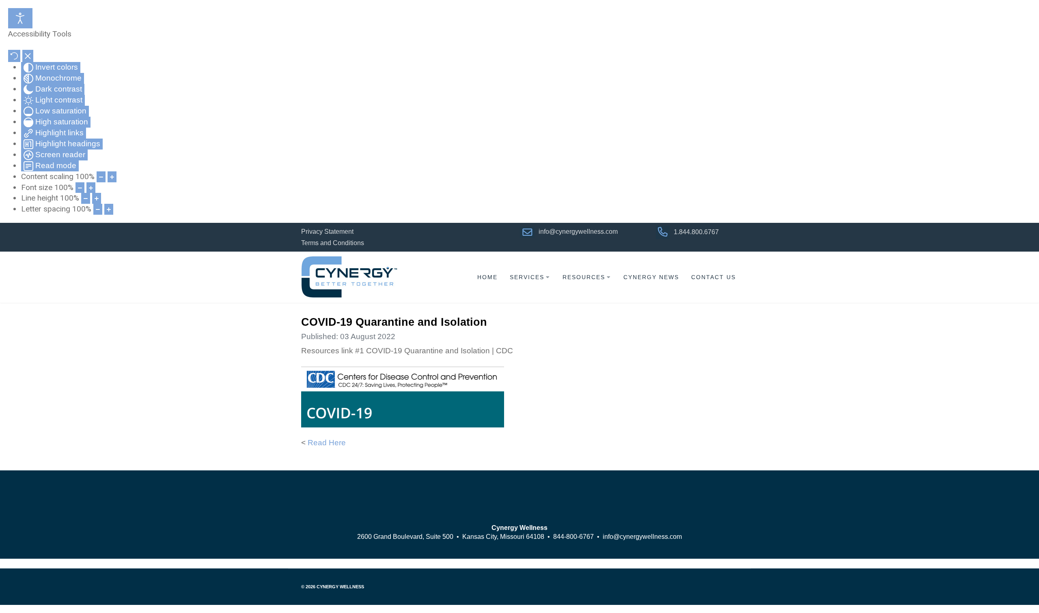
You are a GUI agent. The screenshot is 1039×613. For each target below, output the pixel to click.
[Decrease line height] (85, 198)
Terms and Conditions (332, 242)
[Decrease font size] (79, 187)
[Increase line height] (96, 198)
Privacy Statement (327, 231)
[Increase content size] (112, 176)
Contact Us (713, 277)
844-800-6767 (573, 536)
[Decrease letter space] (97, 209)
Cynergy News (651, 277)
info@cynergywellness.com (579, 231)
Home (487, 277)
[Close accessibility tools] (27, 56)
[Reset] (14, 56)
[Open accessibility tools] (20, 18)
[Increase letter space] (108, 209)
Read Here (327, 442)
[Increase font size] (90, 187)
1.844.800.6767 (696, 231)
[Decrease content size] (101, 176)
